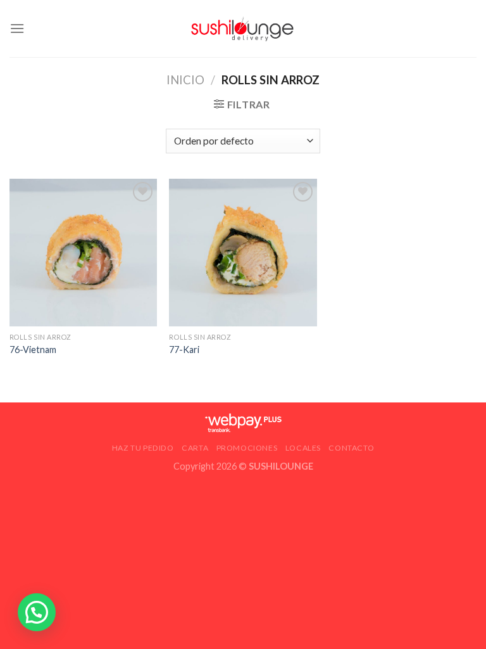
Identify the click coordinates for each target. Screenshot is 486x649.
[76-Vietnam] (83, 252)
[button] (37, 612)
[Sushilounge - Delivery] (243, 28)
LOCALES (303, 448)
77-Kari (184, 349)
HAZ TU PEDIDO (143, 448)
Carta (195, 448)
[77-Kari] (242, 252)
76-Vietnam (32, 349)
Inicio (185, 80)
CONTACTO (351, 448)
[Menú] (17, 28)
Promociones (247, 448)
